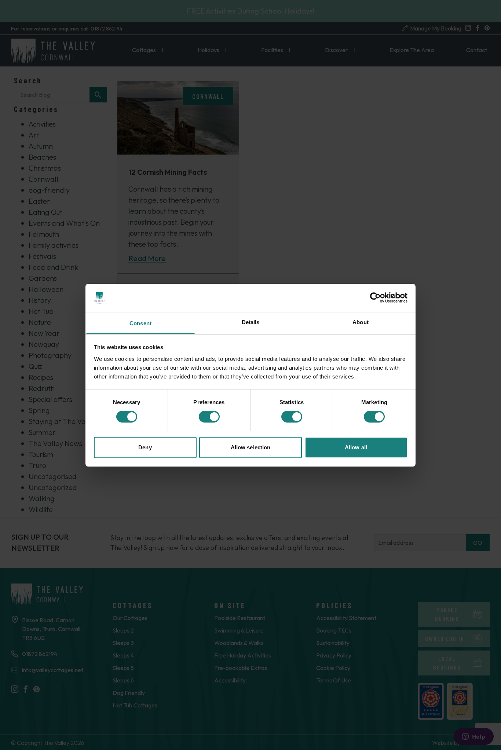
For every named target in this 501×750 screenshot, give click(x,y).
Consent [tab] (140, 323)
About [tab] (360, 322)
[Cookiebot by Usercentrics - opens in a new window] (375, 297)
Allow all (356, 447)
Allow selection (251, 447)
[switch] (209, 417)
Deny (144, 447)
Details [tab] (251, 322)
